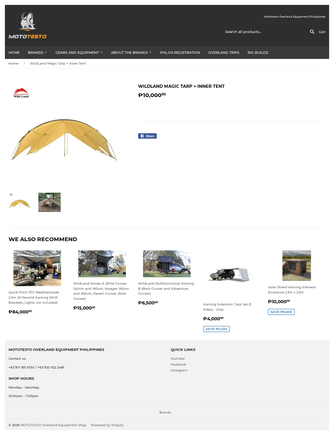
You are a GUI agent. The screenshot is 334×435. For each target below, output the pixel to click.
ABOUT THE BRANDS (130, 52)
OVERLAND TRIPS (223, 52)
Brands (36, 52)
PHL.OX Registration (180, 52)
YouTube (178, 358)
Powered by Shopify (107, 425)
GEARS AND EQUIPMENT (78, 52)
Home (14, 52)
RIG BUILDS (258, 52)
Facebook (178, 364)
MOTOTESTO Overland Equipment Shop (53, 425)
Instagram (179, 370)
